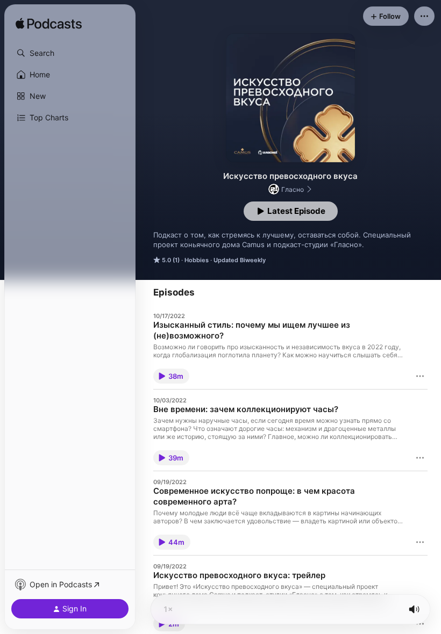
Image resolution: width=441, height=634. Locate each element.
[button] (70, 53)
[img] (49, 24)
